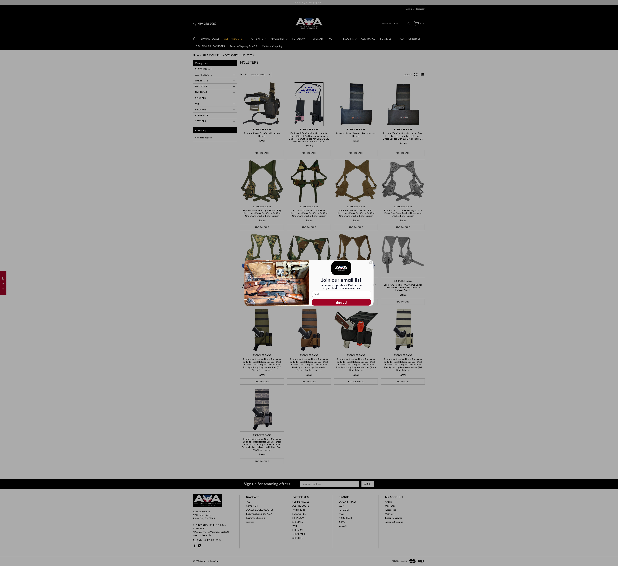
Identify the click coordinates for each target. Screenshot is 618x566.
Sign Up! (341, 302)
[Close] (370, 262)
